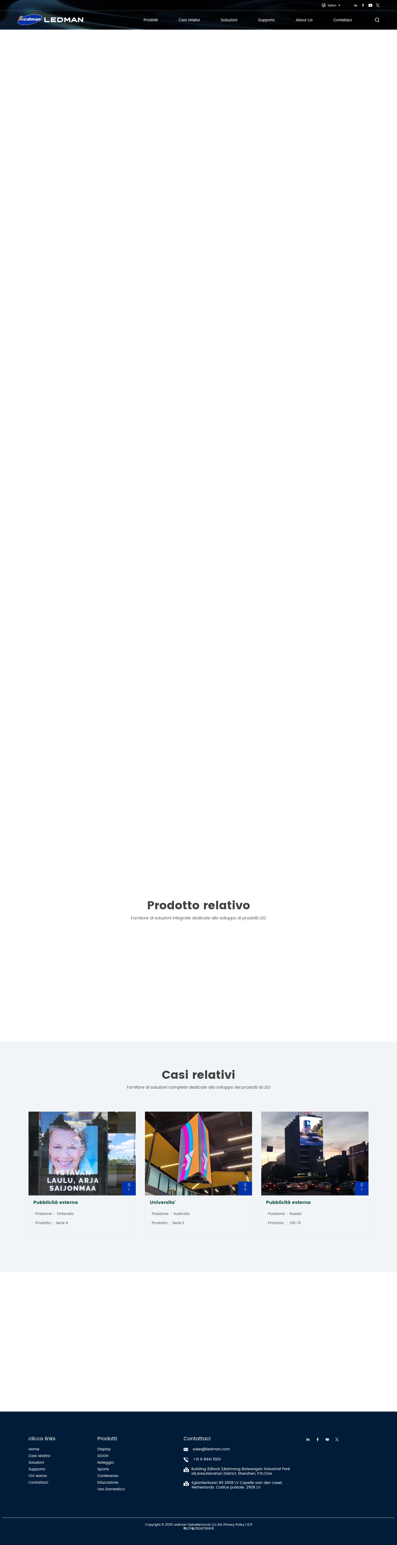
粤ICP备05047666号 (198, 1528)
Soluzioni (229, 20)
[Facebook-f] (317, 1439)
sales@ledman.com (211, 1449)
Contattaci (342, 20)
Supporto (266, 20)
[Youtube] (327, 1439)
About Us (304, 20)
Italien (332, 5)
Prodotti (151, 20)
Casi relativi (189, 20)
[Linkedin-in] (308, 1439)
